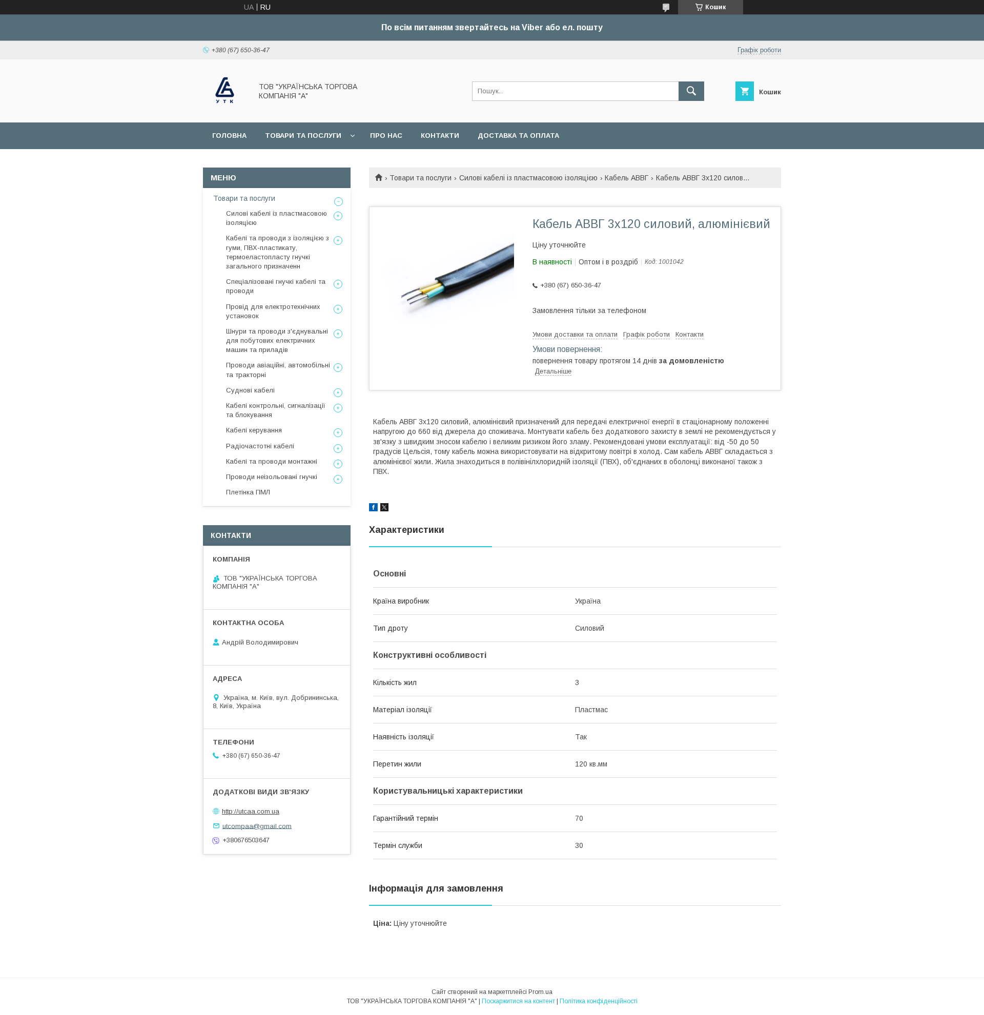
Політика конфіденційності (599, 1001)
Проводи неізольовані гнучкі (271, 477)
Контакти (440, 135)
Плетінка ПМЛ (248, 492)
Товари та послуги (303, 135)
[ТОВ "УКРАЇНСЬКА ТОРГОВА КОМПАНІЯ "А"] (225, 109)
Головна (229, 135)
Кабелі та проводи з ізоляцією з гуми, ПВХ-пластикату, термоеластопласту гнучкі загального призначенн (277, 252)
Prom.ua (540, 992)
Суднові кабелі (250, 390)
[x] (384, 509)
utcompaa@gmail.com (257, 826)
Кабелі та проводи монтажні (271, 461)
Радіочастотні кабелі (260, 446)
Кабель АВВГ (626, 178)
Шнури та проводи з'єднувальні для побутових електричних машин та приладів (277, 340)
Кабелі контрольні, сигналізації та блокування (275, 410)
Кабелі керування (254, 430)
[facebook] (373, 509)
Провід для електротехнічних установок (273, 311)
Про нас (386, 135)
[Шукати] (691, 91)
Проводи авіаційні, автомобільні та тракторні (278, 369)
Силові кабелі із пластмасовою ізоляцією (528, 178)
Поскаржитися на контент (518, 1001)
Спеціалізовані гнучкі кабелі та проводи (275, 286)
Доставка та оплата (518, 135)
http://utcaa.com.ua (250, 811)
